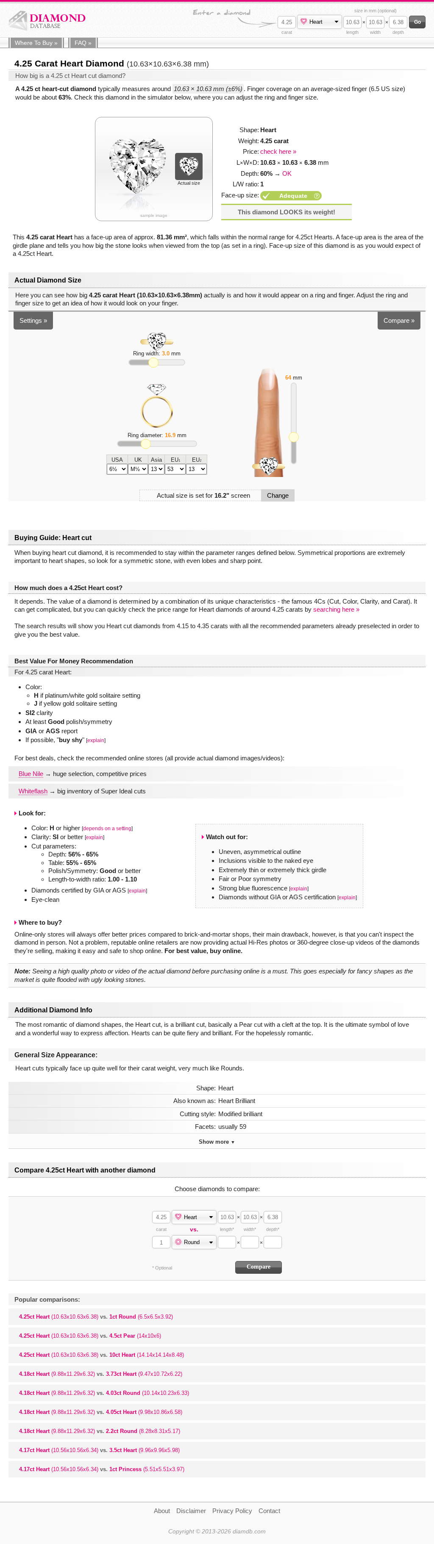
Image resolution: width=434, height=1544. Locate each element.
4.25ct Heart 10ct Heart (101, 1355)
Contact (269, 1510)
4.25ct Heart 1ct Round (96, 1317)
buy (36, 42)
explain (95, 740)
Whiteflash (33, 791)
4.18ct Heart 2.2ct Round (99, 1431)
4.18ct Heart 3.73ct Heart (100, 1374)
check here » (278, 151)
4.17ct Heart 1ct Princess (101, 1469)
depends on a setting (107, 829)
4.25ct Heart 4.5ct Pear (90, 1336)
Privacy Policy (232, 1510)
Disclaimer (191, 1510)
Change (278, 495)
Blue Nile (31, 773)
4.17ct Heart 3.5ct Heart (99, 1450)
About (162, 1510)
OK (287, 173)
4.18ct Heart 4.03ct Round (104, 1393)
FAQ (83, 42)
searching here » (336, 609)
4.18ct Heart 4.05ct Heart (100, 1412)
